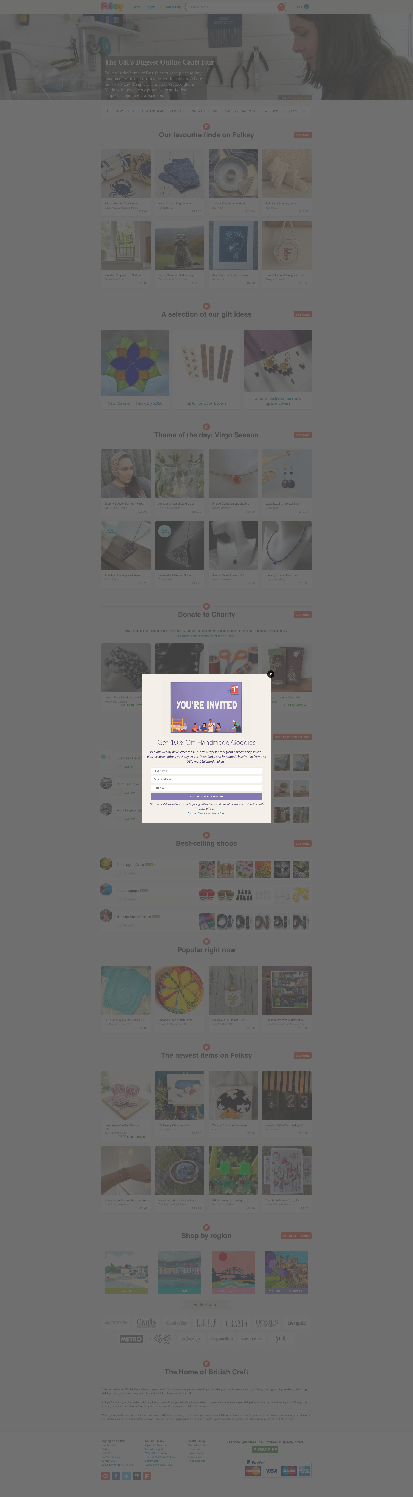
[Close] (270, 674)
